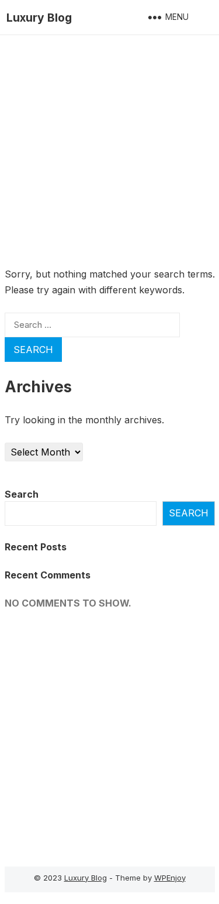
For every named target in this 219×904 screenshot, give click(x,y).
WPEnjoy (170, 877)
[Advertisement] (109, 151)
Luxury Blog (39, 18)
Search (22, 494)
